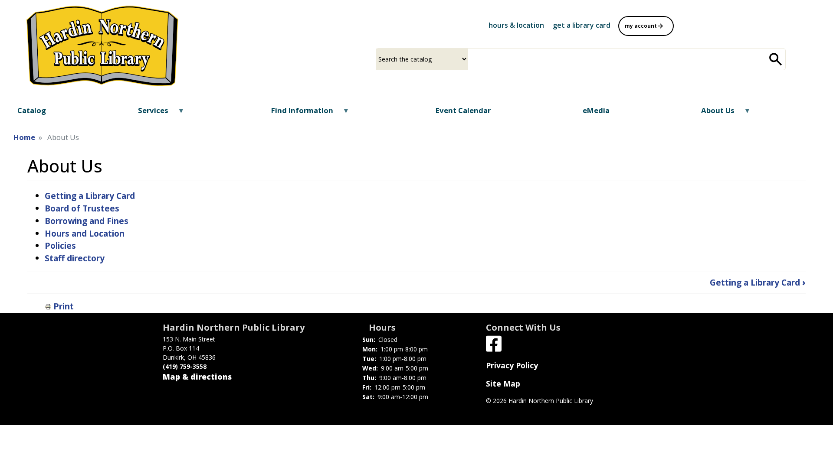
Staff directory (75, 258)
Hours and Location (85, 233)
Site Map (503, 383)
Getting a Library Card (90, 196)
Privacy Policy (512, 365)
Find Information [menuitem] (296, 113)
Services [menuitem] (147, 113)
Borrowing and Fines (86, 221)
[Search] (775, 59)
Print (63, 306)
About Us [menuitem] (712, 113)
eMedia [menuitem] (596, 110)
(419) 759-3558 (185, 366)
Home (24, 137)
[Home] (102, 46)
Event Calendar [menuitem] (463, 110)
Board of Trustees (82, 208)
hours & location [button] (516, 25)
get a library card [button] (581, 25)
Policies (60, 245)
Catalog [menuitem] (31, 110)
